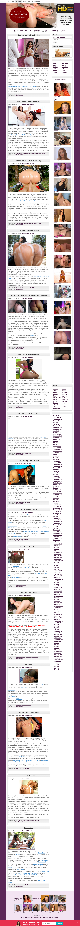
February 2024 (57, 432)
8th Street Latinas (18, 760)
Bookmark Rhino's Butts (28, 38)
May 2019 (55, 499)
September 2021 (57, 469)
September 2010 (58, 621)
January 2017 (57, 531)
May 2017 (55, 528)
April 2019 (56, 501)
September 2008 (58, 659)
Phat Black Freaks (18, 30)
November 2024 (57, 427)
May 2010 (56, 628)
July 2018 (55, 515)
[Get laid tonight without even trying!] (62, 53)
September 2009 (58, 639)
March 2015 (57, 550)
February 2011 (58, 614)
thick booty (24, 688)
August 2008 (57, 661)
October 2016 (57, 536)
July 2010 (56, 624)
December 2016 (57, 533)
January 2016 (57, 545)
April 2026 (56, 416)
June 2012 (56, 599)
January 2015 (57, 554)
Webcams (64, 72)
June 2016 (56, 541)
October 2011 (57, 604)
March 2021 (56, 476)
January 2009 (57, 653)
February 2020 (57, 489)
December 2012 (58, 591)
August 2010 (57, 623)
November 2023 (57, 436)
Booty (25, 153)
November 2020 (57, 481)
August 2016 (56, 540)
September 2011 (58, 606)
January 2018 (57, 520)
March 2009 (57, 649)
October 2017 (57, 525)
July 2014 (56, 562)
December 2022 (57, 449)
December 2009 (58, 634)
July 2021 (55, 473)
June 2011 (56, 611)
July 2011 (56, 609)
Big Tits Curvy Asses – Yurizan (29, 461)
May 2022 (55, 458)
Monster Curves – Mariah (29, 510)
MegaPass (26, 502)
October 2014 (57, 559)
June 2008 (56, 665)
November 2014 (58, 557)
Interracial (33, 153)
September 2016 (57, 538)
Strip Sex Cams (64, 402)
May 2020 (55, 488)
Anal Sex (18, 153)
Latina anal (23, 339)
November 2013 (58, 576)
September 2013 (58, 579)
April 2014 (56, 567)
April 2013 (56, 586)
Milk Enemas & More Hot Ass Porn (28, 102)
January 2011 (57, 616)
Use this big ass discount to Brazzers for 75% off (22, 86)
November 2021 (57, 466)
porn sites (26, 515)
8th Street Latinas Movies (55, 390)
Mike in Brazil (34, 531)
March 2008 (57, 670)
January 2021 (57, 478)
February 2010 (58, 631)
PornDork (55, 30)
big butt (41, 684)
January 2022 (57, 463)
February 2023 (57, 446)
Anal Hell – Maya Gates (29, 592)
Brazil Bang (16, 566)
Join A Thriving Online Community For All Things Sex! (29, 295)
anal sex (32, 335)
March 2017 (56, 530)
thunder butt (12, 696)
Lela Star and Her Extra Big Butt (29, 35)
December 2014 (58, 555)
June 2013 (56, 582)
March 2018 (56, 518)
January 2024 (57, 434)
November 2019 (57, 493)
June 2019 (56, 498)
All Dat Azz (29, 664)
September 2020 (57, 483)
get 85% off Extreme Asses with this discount (30, 201)
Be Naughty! (36, 1)
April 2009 (56, 648)
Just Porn (55, 403)
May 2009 (56, 646)
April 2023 (56, 444)
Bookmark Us (61, 37)
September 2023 (57, 437)
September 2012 (58, 596)
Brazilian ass (44, 860)
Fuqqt (45, 30)
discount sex (55, 917)
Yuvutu (10, 321)
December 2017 (57, 521)
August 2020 (56, 484)
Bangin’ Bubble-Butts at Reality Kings (29, 161)
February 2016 (58, 544)
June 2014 (56, 564)
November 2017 (57, 523)
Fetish (28, 153)
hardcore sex (47, 917)
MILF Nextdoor (35, 875)
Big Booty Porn (55, 395)
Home (19, 1)
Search (55, 42)
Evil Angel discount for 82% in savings (22, 135)
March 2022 (56, 461)
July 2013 (56, 581)
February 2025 (57, 426)
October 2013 (57, 577)
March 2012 (57, 601)
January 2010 (57, 633)
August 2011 (57, 607)
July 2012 (56, 597)
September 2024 (57, 429)
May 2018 (55, 516)
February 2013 (58, 587)
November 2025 (57, 419)
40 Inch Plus (26, 531)
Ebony (24, 223)
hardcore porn (29, 917)
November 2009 (58, 636)
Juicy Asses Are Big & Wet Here (28, 231)
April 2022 (56, 459)
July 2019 (55, 496)
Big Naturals (11, 533)
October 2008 (57, 658)
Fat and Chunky (55, 400)
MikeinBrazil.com (38, 864)
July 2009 (56, 643)
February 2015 (58, 552)
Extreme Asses (32, 873)
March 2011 (57, 612)
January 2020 (57, 491)
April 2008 (56, 668)
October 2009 (57, 638)
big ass (27, 567)
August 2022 (56, 454)
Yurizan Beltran (64, 405)
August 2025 (56, 421)
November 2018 (57, 510)
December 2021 (57, 464)
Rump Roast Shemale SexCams (28, 355)
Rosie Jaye (65, 399)
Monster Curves (12, 526)
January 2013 (57, 589)
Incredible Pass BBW (29, 776)
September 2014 (58, 560)
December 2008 (58, 654)
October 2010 (57, 619)
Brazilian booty (42, 862)
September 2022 (57, 452)
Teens (43, 153)
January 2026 (57, 417)
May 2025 (55, 422)
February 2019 (57, 504)
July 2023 (55, 441)
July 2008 (56, 663)
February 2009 (58, 651)
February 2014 (58, 571)
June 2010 (56, 626)
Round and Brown (44, 531)
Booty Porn (28, 30)
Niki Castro (65, 392)
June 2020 (56, 486)
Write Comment (19, 95)
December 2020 (57, 479)
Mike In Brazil (28, 828)
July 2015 (56, 547)
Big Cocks (37, 30)
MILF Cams (27, 1)
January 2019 (57, 506)
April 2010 (56, 629)
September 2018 (57, 513)
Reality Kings (17, 536)
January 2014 (57, 572)
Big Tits (22, 153)
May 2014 (56, 566)
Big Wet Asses (57, 397)
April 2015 (56, 549)
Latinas (17, 94)
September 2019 (57, 494)
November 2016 (57, 535)
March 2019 (56, 503)
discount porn (38, 917)
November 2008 (58, 656)
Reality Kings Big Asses (65, 397)
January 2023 (57, 447)
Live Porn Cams (55, 405)
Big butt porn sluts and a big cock (28, 413)
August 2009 (57, 641)
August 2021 (56, 471)
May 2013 (56, 584)
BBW (17, 820)
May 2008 (56, 666)
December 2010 (58, 618)
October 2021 (57, 468)
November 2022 (57, 451)
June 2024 (56, 431)
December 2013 (58, 574)
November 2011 (58, 602)
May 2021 (55, 474)
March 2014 (57, 569)
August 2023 (56, 439)
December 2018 (57, 508)
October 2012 (57, 594)
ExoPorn (63, 30)
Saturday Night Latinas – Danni (28, 712)
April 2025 (56, 424)
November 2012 (58, 592)
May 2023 (55, 442)
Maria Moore (56, 408)
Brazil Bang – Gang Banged (29, 547)
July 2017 (55, 526)
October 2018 (57, 511)
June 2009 (56, 644)
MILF (40, 153)
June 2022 (56, 456)
